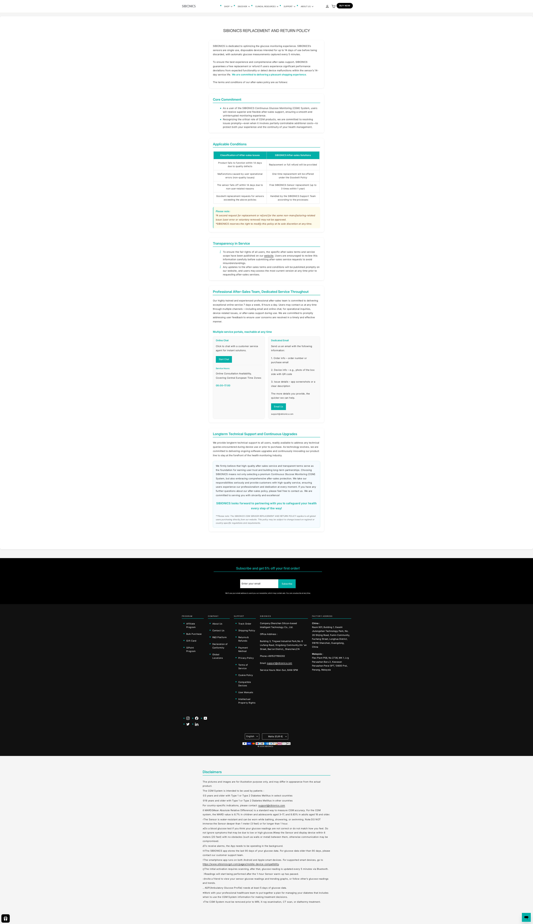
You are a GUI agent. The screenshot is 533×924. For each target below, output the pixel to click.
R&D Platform (219, 637)
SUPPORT (288, 6)
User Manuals (245, 692)
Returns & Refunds (243, 639)
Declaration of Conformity (220, 646)
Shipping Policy (246, 630)
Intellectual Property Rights (246, 701)
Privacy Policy (246, 658)
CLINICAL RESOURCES (265, 6)
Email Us (278, 406)
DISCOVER (243, 6)
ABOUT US (306, 6)
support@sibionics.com (279, 663)
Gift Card (191, 640)
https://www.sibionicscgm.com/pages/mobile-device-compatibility (241, 864)
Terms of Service (243, 667)
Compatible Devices (244, 684)
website (268, 255)
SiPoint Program (191, 649)
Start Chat (224, 359)
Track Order (244, 623)
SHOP (227, 6)
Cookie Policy (245, 675)
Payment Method (243, 649)
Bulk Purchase (194, 634)
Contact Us (218, 630)
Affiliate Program (191, 625)
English (250, 736)
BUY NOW (344, 5)
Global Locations (217, 656)
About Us (217, 623)
